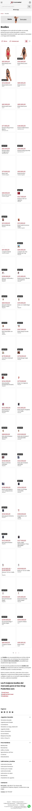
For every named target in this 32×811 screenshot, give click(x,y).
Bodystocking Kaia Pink (24, 150)
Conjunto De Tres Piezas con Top (22, 252)
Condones (3, 754)
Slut (3, 624)
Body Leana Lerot (6, 106)
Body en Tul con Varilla (24, 570)
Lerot (3, 64)
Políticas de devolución (9, 803)
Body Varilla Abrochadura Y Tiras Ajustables (23, 544)
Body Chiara (21, 644)
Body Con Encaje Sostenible (22, 490)
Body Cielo (5, 173)
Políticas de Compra (22, 803)
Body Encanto (21, 173)
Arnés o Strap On (5, 738)
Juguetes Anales (5, 729)
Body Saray (5, 692)
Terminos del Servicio (13, 805)
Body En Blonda (6, 225)
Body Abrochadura (7, 542)
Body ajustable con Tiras (7, 332)
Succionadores (5, 733)
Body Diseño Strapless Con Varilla (24, 410)
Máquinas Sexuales (6, 736)
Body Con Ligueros (23, 383)
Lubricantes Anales (6, 771)
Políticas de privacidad (17, 802)
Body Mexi (5, 696)
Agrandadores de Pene (7, 752)
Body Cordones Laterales (6, 463)
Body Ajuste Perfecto (8, 516)
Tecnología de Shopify (16, 808)
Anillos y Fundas (5, 750)
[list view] (29, 41)
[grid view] (26, 41)
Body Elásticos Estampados (6, 410)
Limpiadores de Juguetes (7, 778)
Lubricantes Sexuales (6, 764)
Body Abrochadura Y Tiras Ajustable (23, 436)
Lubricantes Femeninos (7, 766)
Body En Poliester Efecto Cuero (6, 305)
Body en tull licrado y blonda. (7, 279)
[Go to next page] (18, 653)
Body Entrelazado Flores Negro (22, 599)
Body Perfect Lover (7, 694)
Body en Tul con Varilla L (8, 572)
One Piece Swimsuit (7, 358)
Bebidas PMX (4, 745)
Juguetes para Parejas (7, 722)
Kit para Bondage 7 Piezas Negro (7, 622)
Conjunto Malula (22, 621)
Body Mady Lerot (6, 63)
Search (9, 802)
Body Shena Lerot (22, 63)
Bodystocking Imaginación (5, 151)
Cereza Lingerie (5, 174)
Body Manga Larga (23, 358)
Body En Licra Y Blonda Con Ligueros (24, 279)
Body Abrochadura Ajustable (23, 463)
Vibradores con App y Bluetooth (9, 727)
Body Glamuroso (6, 195)
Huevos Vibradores (6, 731)
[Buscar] (29, 6)
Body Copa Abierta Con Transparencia (7, 490)
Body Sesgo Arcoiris (23, 331)
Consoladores (4, 724)
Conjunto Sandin (6, 644)
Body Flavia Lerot (22, 106)
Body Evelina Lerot (7, 85)
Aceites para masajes (6, 769)
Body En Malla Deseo (23, 127)
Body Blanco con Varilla (22, 516)
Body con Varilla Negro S (24, 305)
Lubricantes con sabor (7, 773)
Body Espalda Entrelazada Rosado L (8, 383)
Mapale (19, 201)
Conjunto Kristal (6, 252)
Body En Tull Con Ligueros (22, 199)
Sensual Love (5, 130)
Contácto (22, 805)
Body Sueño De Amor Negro (23, 225)
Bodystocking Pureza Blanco (7, 128)
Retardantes (4, 748)
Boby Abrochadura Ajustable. (7, 436)
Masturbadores (5, 757)
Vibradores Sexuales (6, 720)
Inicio (2, 13)
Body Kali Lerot (22, 85)
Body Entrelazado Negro (7, 599)
